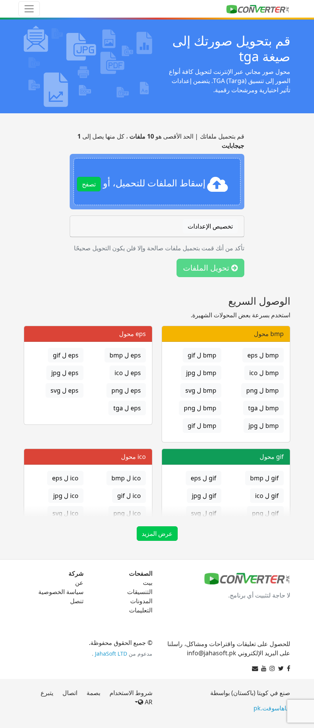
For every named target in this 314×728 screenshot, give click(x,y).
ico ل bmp (126, 478)
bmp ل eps (263, 355)
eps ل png (126, 390)
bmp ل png (262, 390)
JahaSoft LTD (111, 653)
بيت (147, 582)
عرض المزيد (157, 533)
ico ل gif (129, 495)
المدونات (141, 601)
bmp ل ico (264, 373)
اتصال (69, 693)
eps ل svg (64, 390)
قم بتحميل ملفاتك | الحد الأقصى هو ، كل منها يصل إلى (160, 141)
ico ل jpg (65, 495)
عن (79, 582)
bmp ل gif (202, 355)
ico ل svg (65, 513)
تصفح (89, 184)
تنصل (76, 601)
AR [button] (147, 702)
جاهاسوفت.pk (271, 708)
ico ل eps (65, 478)
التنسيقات (139, 592)
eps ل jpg (64, 373)
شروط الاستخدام (131, 693)
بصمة (93, 693)
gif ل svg (203, 513)
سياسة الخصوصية (60, 592)
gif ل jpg (204, 495)
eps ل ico (127, 373)
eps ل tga (127, 408)
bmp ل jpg (201, 373)
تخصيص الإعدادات (210, 226)
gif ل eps (203, 478)
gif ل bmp (264, 478)
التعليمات (140, 610)
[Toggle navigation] (29, 8)
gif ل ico (267, 495)
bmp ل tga (263, 408)
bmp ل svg (200, 390)
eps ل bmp (125, 355)
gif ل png (265, 513)
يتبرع (47, 693)
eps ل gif (65, 355)
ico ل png (127, 513)
